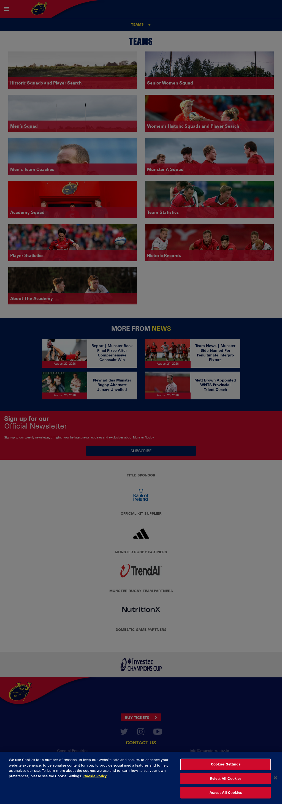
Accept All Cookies (226, 792)
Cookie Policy (95, 776)
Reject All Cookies (225, 778)
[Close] (275, 777)
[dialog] (141, 778)
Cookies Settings (225, 764)
